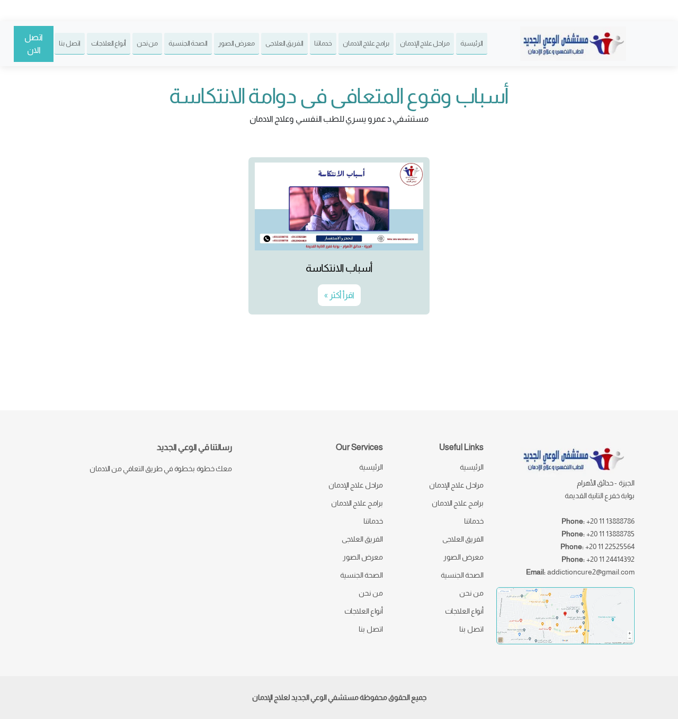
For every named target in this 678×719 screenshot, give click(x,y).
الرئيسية (471, 43)
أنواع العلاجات (108, 43)
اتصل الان (33, 44)
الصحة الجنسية (188, 43)
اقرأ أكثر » (339, 295)
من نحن (147, 43)
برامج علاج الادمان (366, 43)
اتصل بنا (70, 43)
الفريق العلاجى (284, 43)
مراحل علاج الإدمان (425, 43)
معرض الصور (236, 43)
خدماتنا (323, 43)
